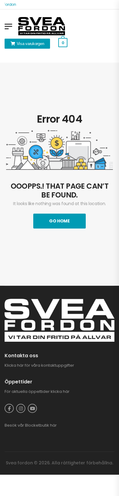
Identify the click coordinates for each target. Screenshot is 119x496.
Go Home (59, 221)
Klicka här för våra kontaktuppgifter (39, 365)
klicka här (60, 391)
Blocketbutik (37, 425)
